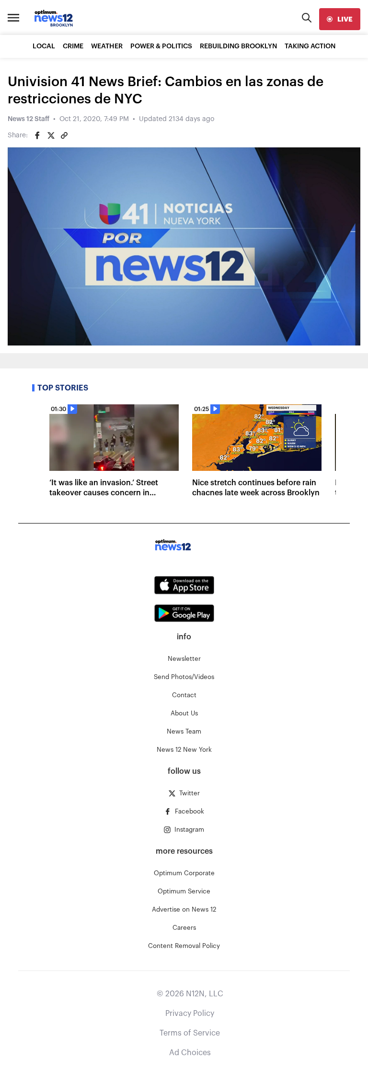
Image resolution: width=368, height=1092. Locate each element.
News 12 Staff (28, 119)
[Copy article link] (64, 135)
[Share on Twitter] (51, 135)
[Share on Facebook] (37, 135)
